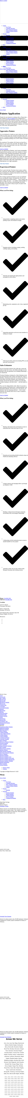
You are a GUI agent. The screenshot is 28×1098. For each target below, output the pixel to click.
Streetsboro (2, 718)
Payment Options (7, 622)
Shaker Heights (3, 716)
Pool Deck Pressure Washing (7, 752)
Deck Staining (3, 740)
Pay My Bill (6, 620)
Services (5, 36)
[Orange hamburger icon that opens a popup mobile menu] (14, 101)
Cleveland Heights (4, 707)
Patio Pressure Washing (5, 751)
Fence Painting (3, 744)
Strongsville (3, 720)
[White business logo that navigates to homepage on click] (14, 31)
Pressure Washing (4, 755)
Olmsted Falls (3, 714)
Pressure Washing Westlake (6, 761)
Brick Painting (3, 731)
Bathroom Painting (4, 728)
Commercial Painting (11, 43)
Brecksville (2, 701)
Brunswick (2, 703)
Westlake (2, 724)
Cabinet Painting (10, 40)
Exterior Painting (10, 38)
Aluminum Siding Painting (6, 727)
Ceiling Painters (3, 735)
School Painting (3, 765)
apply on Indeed (11, 118)
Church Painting (4, 736)
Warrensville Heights (5, 722)
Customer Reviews (10, 50)
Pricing (4, 33)
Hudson (2, 709)
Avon (1, 695)
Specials (8, 35)
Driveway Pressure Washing (6, 742)
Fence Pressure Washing (5, 746)
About (4, 47)
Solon (1, 717)
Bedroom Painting (4, 729)
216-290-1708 (7, 598)
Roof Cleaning (3, 763)
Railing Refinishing (4, 762)
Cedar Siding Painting (5, 733)
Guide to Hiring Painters (11, 52)
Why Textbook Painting (11, 51)
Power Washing (9, 42)
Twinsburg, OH (3, 721)
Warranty (5, 623)
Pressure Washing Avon (5, 756)
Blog (4, 44)
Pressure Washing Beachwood (7, 759)
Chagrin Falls (3, 705)
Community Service (7, 619)
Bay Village (3, 698)
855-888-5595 (8, 599)
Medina (2, 712)
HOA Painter (3, 747)
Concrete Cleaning (4, 739)
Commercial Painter (4, 737)
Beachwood (3, 699)
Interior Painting (10, 39)
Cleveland (2, 706)
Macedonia (2, 710)
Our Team (8, 48)
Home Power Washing (5, 748)
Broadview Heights (4, 702)
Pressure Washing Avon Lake (7, 758)
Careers (8, 32)
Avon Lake (2, 697)
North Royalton (3, 713)
